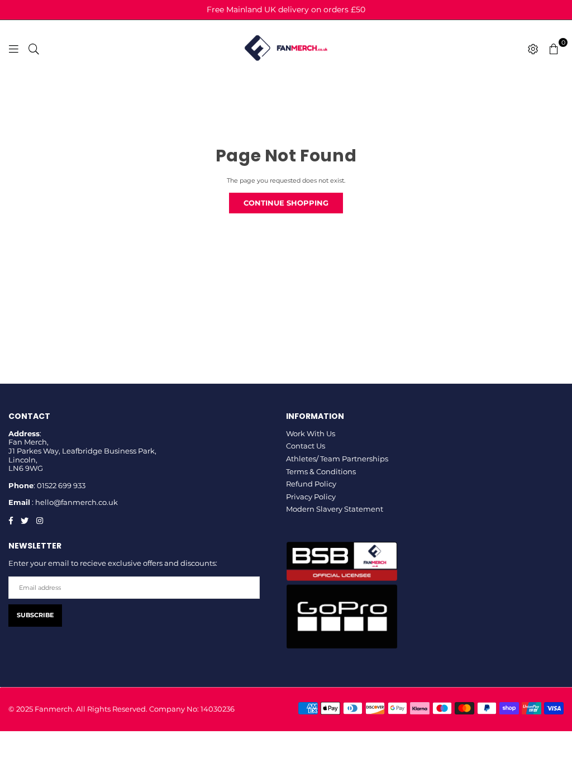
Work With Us (310, 433)
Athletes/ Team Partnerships (337, 458)
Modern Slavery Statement (334, 508)
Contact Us (305, 445)
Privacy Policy (311, 496)
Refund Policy (311, 483)
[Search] (33, 48)
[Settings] (533, 48)
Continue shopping (286, 202)
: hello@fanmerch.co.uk (74, 502)
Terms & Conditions (321, 471)
